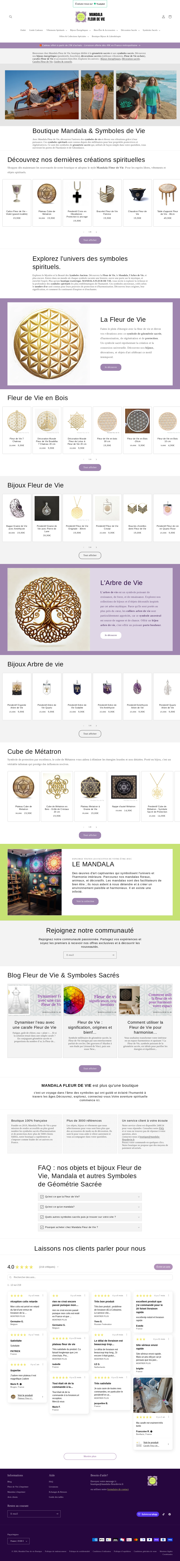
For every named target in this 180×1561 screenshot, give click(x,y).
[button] (10, 17)
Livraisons (53, 1487)
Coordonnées (168, 1554)
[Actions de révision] (43, 1295)
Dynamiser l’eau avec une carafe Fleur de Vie (35, 1024)
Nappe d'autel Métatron (123, 806)
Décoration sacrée (131, 58)
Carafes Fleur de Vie (42, 61)
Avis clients (12, 1497)
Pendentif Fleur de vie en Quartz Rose (168, 527)
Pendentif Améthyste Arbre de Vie (137, 706)
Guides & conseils (63, 61)
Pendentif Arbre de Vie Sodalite (77, 706)
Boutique (38, 1551)
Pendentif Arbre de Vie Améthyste (107, 706)
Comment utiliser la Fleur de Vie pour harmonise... (145, 1027)
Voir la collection (85, 901)
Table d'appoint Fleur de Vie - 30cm (167, 212)
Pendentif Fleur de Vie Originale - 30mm (77, 527)
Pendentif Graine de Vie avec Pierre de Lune (47, 529)
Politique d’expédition (122, 1551)
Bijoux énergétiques (111, 58)
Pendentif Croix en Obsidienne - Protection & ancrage (77, 214)
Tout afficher (90, 240)
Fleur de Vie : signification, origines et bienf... (90, 1027)
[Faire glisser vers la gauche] (84, 232)
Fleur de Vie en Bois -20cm (137, 440)
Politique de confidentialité (79, 1551)
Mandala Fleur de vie (26, 1551)
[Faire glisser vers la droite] (96, 232)
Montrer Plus (17, 1316)
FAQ (161, 1128)
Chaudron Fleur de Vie (137, 212)
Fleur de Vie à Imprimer (17, 1487)
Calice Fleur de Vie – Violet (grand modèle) (17, 212)
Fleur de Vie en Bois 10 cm (168, 440)
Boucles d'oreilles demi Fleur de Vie (137, 527)
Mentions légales (166, 1551)
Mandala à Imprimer (16, 1492)
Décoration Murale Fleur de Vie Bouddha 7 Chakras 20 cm (47, 441)
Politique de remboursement (55, 1551)
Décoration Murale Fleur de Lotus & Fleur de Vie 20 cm (77, 441)
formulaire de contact (118, 1489)
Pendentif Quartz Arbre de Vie (167, 706)
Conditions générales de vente (145, 1551)
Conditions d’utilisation (102, 1551)
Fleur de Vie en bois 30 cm (107, 440)
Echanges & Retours (58, 1492)
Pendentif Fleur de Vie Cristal (107, 527)
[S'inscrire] (113, 955)
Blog (9, 1482)
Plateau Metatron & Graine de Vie (90, 807)
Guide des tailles (56, 1497)
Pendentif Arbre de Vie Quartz (47, 706)
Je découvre (111, 367)
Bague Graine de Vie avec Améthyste (16, 527)
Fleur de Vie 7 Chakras (17, 440)
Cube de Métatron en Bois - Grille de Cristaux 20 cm (57, 809)
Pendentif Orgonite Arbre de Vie (16, 706)
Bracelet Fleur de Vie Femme (107, 212)
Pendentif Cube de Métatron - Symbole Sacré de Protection (157, 809)
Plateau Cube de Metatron (47, 212)
